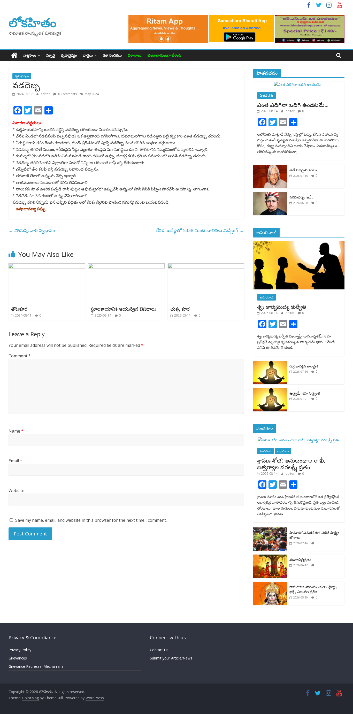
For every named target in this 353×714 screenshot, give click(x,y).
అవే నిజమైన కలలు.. (303, 169)
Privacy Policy (20, 649)
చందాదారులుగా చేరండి (164, 55)
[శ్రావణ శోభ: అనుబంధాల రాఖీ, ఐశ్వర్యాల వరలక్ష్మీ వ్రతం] (299, 439)
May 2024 (92, 94)
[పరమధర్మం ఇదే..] (270, 194)
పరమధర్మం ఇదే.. (301, 197)
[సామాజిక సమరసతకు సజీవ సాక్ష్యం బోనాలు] (270, 530)
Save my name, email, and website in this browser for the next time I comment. (91, 520)
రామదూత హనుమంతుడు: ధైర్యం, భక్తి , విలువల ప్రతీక (313, 589)
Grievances (18, 658)
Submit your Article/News (171, 658)
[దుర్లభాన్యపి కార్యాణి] (270, 363)
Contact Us (159, 649)
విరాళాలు (134, 55)
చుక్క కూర (180, 309)
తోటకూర (19, 309)
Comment (20, 356)
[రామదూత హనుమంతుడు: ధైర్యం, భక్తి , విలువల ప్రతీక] (270, 584)
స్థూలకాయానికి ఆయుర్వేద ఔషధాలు (123, 309)
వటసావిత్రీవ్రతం (300, 559)
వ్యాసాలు (29, 55)
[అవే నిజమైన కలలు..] (270, 167)
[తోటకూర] (47, 266)
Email (15, 461)
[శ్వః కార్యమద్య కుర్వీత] (299, 244)
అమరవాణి (266, 297)
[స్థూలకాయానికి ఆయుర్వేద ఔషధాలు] (126, 266)
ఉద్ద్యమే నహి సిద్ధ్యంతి (304, 393)
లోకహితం (32, 22)
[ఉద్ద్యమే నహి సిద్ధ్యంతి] (270, 390)
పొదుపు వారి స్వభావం (32, 230)
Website (16, 490)
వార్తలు (88, 55)
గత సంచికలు (112, 55)
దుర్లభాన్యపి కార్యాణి (303, 366)
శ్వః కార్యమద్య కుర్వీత (281, 306)
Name (16, 431)
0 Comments (67, 94)
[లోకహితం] (14, 55)
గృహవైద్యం (69, 55)
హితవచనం (266, 95)
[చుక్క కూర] (206, 266)
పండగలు (265, 451)
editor (46, 94)
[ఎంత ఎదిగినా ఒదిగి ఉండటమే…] (299, 84)
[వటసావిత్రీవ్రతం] (270, 557)
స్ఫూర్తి (50, 55)
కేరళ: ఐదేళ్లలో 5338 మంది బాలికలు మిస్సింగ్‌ (200, 230)
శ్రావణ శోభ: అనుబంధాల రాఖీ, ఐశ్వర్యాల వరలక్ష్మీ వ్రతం (291, 463)
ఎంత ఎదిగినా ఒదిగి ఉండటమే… (293, 105)
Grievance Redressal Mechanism (36, 666)
